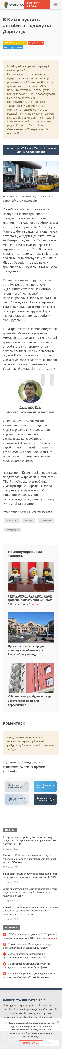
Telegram (27, 148)
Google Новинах (35, 151)
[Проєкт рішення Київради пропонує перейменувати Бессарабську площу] (31, 627)
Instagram (50, 148)
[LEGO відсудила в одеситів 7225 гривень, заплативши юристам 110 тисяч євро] (31, 577)
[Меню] (55, 4)
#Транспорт (13, 530)
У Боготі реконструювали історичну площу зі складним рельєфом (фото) (27, 965)
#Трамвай (46, 520)
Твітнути (24, 10)
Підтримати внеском (33, 5)
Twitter (38, 148)
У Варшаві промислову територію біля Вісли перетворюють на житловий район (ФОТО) (30, 875)
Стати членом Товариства (25, 129)
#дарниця (12, 520)
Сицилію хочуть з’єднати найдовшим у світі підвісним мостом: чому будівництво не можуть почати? (30, 892)
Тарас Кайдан (16, 47)
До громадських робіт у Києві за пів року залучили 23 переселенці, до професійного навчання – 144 (29, 840)
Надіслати (39, 10)
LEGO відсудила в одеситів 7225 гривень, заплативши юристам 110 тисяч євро (30, 600)
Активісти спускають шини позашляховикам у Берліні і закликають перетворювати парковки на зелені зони (30, 911)
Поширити (9, 10)
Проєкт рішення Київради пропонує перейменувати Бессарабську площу (26, 650)
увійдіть (12, 745)
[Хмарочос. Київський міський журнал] (13, 4)
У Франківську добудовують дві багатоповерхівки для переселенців (30, 701)
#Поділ (28, 520)
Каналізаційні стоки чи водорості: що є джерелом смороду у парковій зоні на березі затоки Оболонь (30, 859)
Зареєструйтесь (30, 741)
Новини (39, 42)
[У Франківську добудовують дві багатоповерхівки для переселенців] (31, 678)
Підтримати (54, 10)
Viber (19, 151)
